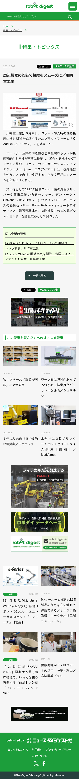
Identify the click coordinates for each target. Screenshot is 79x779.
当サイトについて (18, 749)
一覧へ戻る (39, 275)
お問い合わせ (39, 756)
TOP (5, 26)
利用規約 (37, 749)
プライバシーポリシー (58, 749)
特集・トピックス (12, 30)
